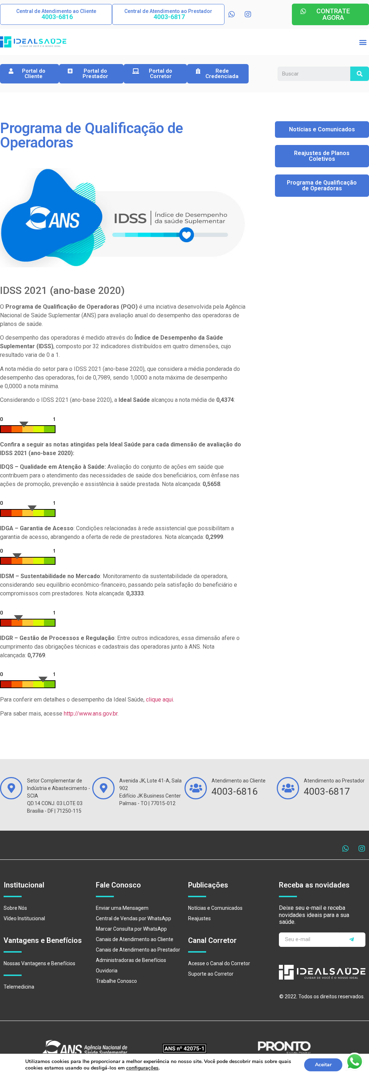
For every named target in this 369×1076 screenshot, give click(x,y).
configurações (142, 1068)
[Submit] (352, 939)
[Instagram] (248, 14)
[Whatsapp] (231, 14)
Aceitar (323, 1064)
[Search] (359, 74)
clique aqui (159, 699)
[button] (56, 14)
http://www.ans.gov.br (90, 713)
